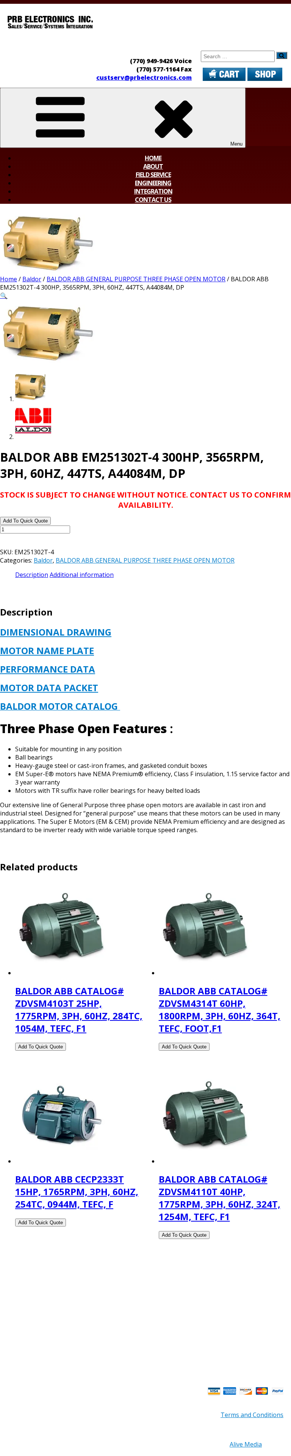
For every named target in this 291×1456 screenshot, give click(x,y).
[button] (4, 296)
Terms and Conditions (252, 1415)
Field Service (153, 175)
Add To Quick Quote (25, 521)
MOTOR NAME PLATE (47, 650)
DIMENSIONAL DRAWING (55, 632)
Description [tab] (31, 575)
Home (153, 158)
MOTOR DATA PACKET (49, 687)
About (153, 166)
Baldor (31, 279)
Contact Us (153, 199)
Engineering (153, 183)
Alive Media (246, 1444)
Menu (236, 144)
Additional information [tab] (82, 575)
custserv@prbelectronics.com (144, 77)
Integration (153, 191)
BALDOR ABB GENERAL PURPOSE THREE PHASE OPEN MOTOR (136, 279)
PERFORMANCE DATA (47, 669)
